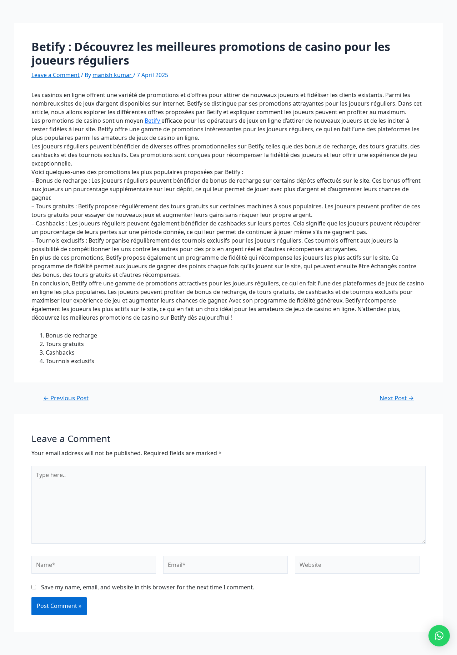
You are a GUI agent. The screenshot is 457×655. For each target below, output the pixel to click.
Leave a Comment (55, 75)
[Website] (357, 566)
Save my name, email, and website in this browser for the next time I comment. (147, 587)
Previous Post (66, 398)
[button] (439, 635)
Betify (153, 121)
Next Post (397, 398)
